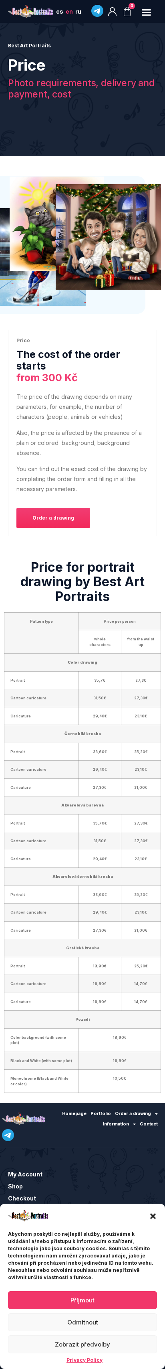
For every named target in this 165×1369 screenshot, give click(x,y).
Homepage (74, 1113)
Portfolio (101, 1113)
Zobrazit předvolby (82, 1344)
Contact (149, 1124)
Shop (15, 1186)
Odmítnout (82, 1322)
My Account (25, 1174)
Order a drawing (133, 1113)
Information (116, 1124)
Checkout (22, 1198)
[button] (153, 1216)
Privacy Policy (84, 1360)
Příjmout (82, 1300)
